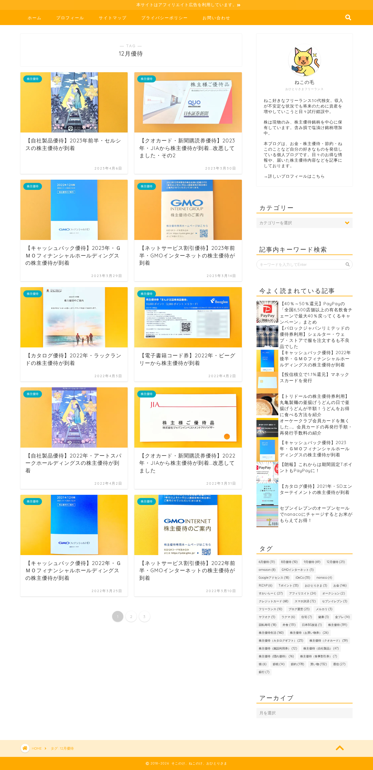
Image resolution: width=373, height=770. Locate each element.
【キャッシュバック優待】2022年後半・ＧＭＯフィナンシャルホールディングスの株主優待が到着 (315, 359)
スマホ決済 (305, 601)
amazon (267, 570)
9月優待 (312, 562)
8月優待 (289, 562)
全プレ (342, 617)
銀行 (264, 672)
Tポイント (288, 585)
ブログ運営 (298, 609)
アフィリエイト (302, 593)
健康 (323, 617)
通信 (339, 664)
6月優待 (267, 562)
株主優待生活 (271, 633)
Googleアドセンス (274, 578)
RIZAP (265, 585)
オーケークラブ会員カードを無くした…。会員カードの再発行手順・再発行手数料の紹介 (316, 427)
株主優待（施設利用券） (278, 648)
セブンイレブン (334, 601)
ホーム (35, 17)
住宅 (306, 617)
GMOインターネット (298, 570)
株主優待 (337, 625)
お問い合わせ (217, 17)
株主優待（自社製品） (321, 648)
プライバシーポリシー (164, 17)
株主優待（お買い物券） (309, 633)
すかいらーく (271, 593)
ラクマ (288, 617)
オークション (333, 593)
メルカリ (324, 609)
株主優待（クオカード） (328, 640)
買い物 (318, 664)
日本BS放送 (312, 625)
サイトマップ (113, 17)
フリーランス (270, 609)
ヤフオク (267, 617)
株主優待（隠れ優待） (276, 656)
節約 (297, 664)
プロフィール (70, 17)
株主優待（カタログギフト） (281, 640)
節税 (278, 664)
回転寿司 (267, 625)
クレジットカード (273, 601)
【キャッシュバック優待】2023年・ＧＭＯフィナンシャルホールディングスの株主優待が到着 (315, 449)
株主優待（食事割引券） (318, 656)
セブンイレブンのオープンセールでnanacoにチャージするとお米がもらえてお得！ (316, 514)
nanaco (324, 578)
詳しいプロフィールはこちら (296, 176)
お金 (339, 585)
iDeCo (302, 578)
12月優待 (336, 562)
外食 (289, 625)
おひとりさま (316, 585)
